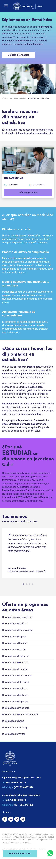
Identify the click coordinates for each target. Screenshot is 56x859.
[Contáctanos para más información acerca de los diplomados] (50, 853)
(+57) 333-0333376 (23, 787)
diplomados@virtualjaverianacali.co (21, 777)
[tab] (23, 584)
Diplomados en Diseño (14, 649)
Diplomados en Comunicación (17, 630)
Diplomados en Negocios (15, 701)
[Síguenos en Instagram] (16, 819)
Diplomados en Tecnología (15, 727)
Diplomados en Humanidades (17, 675)
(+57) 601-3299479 (16, 782)
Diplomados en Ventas (13, 734)
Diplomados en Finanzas (15, 662)
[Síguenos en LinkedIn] (10, 819)
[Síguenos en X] (22, 819)
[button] (6, 6)
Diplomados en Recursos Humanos (20, 714)
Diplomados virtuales (17, 98)
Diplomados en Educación (15, 656)
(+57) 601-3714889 (23, 805)
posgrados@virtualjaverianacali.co (21, 795)
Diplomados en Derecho (14, 643)
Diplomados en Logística (14, 688)
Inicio (4, 98)
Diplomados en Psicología (15, 708)
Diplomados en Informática (15, 682)
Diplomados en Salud (13, 721)
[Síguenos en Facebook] (4, 819)
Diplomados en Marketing (15, 695)
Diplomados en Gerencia (15, 669)
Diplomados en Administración (17, 617)
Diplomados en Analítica (14, 623)
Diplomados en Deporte (14, 636)
